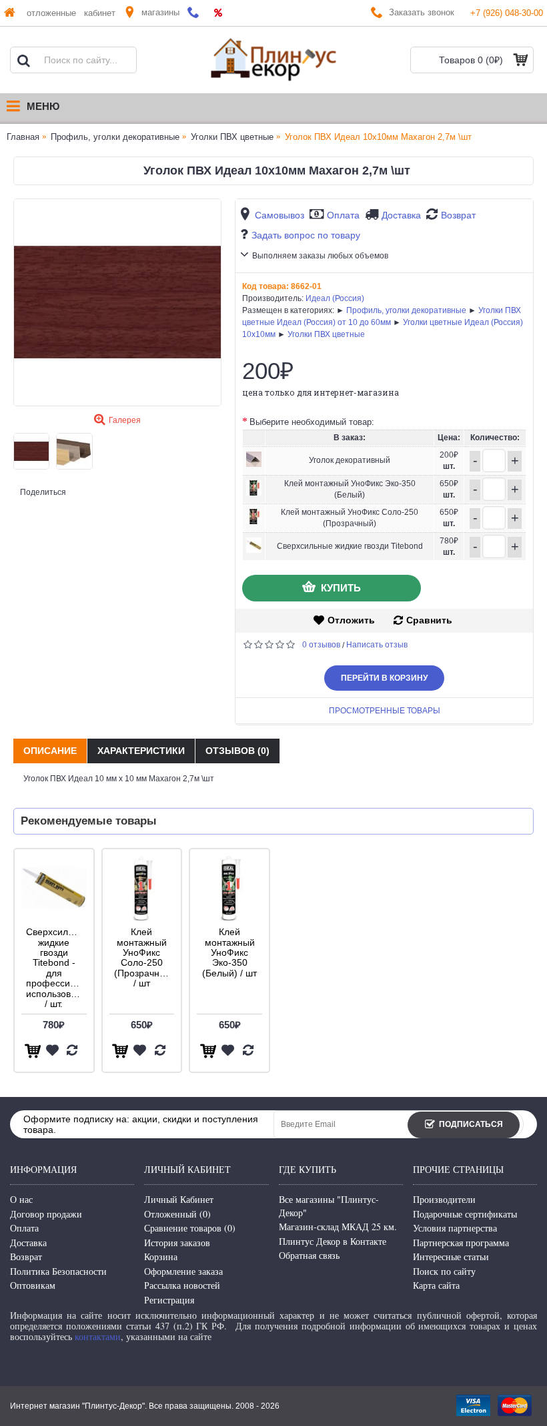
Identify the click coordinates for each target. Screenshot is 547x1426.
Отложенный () (177, 1214)
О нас (21, 1199)
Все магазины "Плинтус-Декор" (329, 1206)
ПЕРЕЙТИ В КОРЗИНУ (384, 678)
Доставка (401, 215)
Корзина (160, 1256)
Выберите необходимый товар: (311, 422)
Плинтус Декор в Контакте (332, 1241)
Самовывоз (279, 215)
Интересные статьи (451, 1256)
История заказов (177, 1242)
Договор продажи (46, 1214)
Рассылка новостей (182, 1285)
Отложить (351, 620)
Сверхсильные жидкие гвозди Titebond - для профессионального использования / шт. (56, 967)
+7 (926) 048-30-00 (506, 13)
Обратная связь (309, 1255)
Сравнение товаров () (189, 1228)
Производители (444, 1199)
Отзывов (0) (237, 750)
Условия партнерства (455, 1228)
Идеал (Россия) (335, 298)
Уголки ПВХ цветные (326, 334)
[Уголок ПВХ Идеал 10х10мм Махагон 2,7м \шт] (117, 302)
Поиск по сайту (444, 1271)
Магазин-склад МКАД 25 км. (338, 1226)
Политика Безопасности (58, 1271)
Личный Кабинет (178, 1199)
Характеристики (141, 750)
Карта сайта (436, 1285)
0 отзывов (321, 644)
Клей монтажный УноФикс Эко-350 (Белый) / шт (229, 952)
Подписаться (471, 1124)
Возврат (458, 215)
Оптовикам (32, 1285)
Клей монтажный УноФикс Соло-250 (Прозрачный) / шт (144, 957)
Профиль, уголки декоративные (406, 310)
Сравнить (429, 620)
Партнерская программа (461, 1242)
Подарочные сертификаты (465, 1214)
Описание (50, 750)
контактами (98, 1336)
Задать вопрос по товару (305, 235)
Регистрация (169, 1299)
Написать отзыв (377, 644)
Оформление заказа (183, 1271)
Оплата (343, 215)
